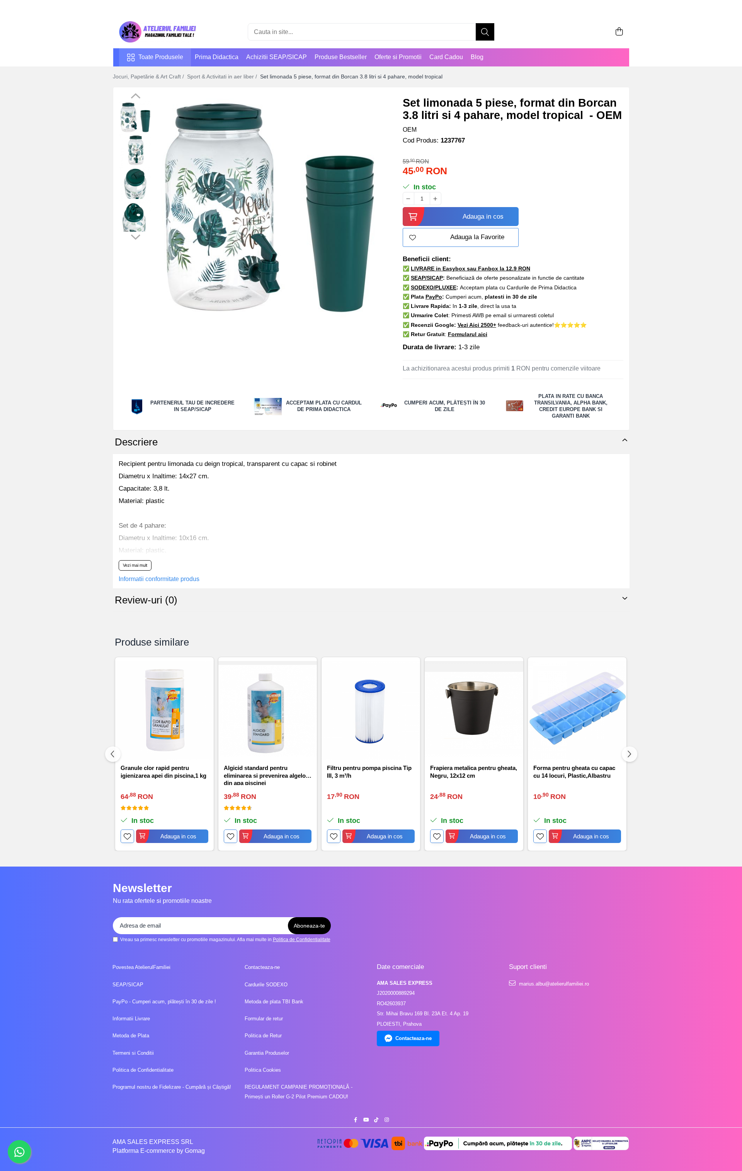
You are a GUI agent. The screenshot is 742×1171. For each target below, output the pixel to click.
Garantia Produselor (267, 1053)
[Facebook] (355, 1120)
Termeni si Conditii (133, 1053)
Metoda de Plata (130, 1035)
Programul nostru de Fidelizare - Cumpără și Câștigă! (171, 1087)
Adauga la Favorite (477, 237)
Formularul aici (467, 334)
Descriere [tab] (136, 442)
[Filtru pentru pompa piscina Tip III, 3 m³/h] (371, 710)
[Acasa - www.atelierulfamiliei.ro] (157, 31)
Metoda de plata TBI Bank (274, 1001)
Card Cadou (446, 57)
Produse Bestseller (341, 57)
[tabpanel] (269, 207)
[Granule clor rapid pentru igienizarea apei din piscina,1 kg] (164, 710)
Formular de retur (264, 1018)
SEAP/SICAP (127, 984)
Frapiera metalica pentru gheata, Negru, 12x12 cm (473, 772)
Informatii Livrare (131, 1018)
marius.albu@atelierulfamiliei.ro (553, 984)
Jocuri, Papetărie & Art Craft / (149, 76)
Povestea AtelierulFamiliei (141, 967)
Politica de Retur (263, 1035)
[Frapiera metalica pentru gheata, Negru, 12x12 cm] (474, 710)
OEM (410, 129)
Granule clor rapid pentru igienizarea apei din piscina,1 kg (163, 772)
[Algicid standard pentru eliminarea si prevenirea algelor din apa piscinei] (267, 710)
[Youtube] (365, 1120)
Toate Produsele (160, 57)
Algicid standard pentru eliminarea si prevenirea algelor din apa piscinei (266, 775)
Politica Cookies (263, 1070)
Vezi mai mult (135, 565)
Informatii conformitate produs (159, 579)
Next (135, 236)
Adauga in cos (483, 216)
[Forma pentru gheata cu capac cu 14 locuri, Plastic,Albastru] (577, 710)
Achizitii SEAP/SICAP (276, 57)
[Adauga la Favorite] (127, 836)
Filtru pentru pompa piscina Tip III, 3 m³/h (369, 772)
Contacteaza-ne (262, 967)
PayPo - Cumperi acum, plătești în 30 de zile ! (164, 1001)
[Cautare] (485, 32)
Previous (135, 97)
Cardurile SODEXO (266, 984)
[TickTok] (376, 1120)
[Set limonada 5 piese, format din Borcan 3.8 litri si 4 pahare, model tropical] (269, 207)
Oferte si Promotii (398, 57)
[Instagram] (386, 1120)
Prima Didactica (216, 57)
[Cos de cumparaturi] (619, 32)
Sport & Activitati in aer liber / (223, 76)
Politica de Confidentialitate (301, 939)
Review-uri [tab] (146, 600)
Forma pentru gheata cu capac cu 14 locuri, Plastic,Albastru (574, 772)
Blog (477, 57)
